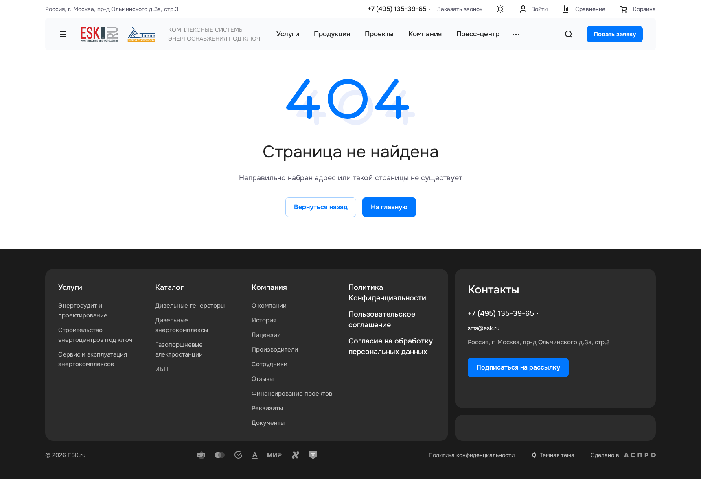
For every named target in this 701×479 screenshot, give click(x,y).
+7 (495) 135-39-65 (397, 8)
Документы (268, 423)
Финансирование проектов (292, 393)
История (264, 320)
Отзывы (263, 379)
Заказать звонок (459, 9)
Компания (269, 287)
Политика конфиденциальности (472, 455)
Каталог (169, 287)
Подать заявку (615, 34)
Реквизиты (267, 408)
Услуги (70, 287)
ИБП (161, 369)
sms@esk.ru (483, 328)
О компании (269, 306)
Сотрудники (269, 364)
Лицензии (266, 335)
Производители (275, 350)
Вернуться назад (321, 207)
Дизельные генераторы (190, 306)
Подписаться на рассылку (518, 367)
